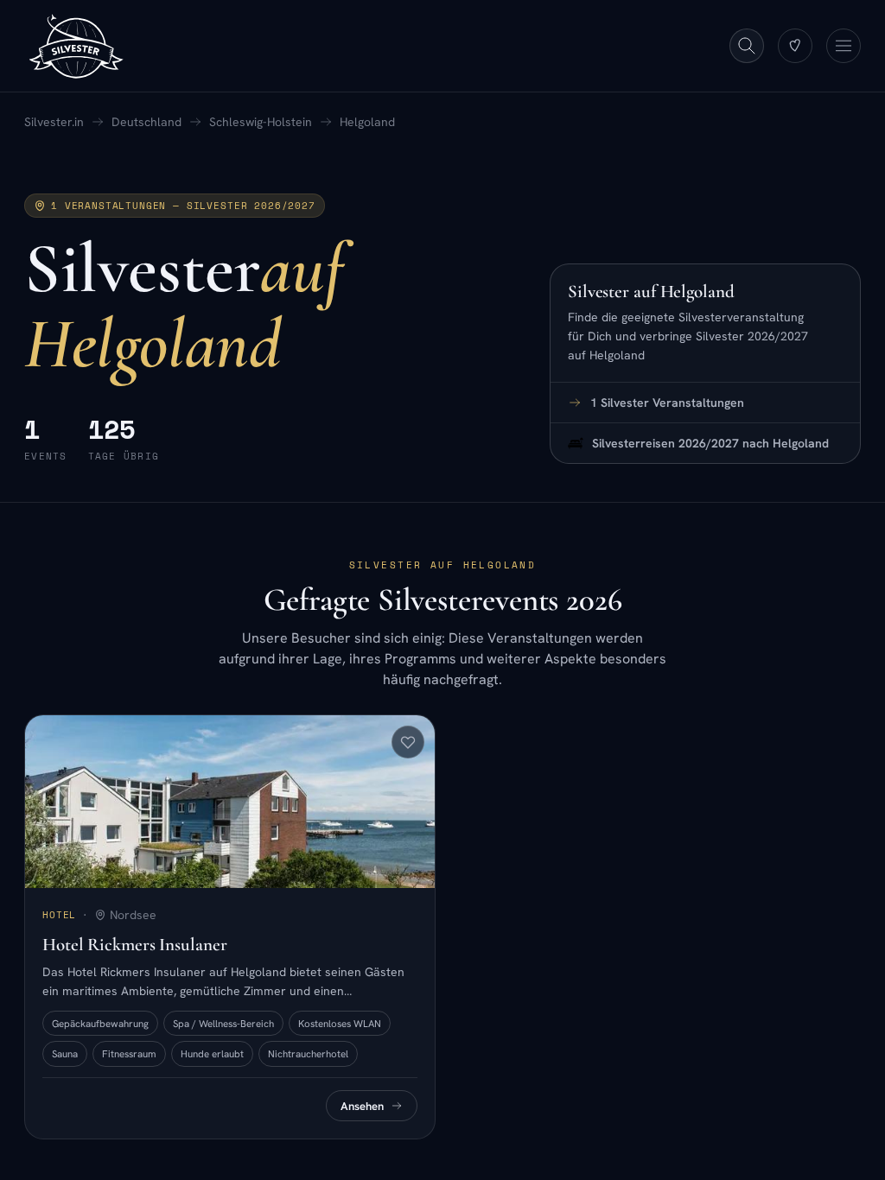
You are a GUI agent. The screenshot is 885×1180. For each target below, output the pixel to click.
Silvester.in (54, 122)
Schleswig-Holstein (260, 122)
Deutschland (146, 122)
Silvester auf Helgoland (651, 291)
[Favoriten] (795, 46)
